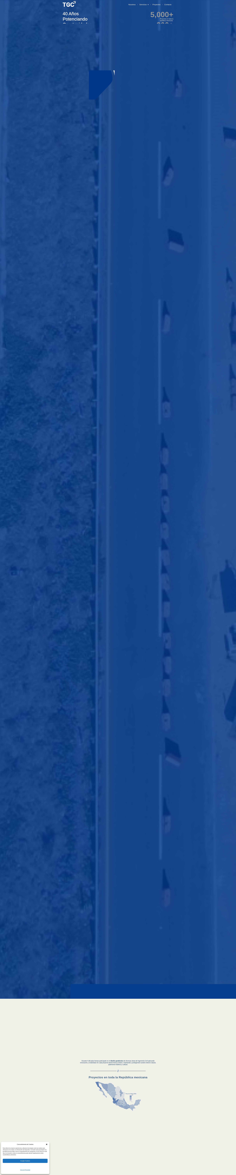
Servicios (143, 5)
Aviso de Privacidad (25, 1170)
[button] (47, 1144)
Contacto (167, 5)
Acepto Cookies (25, 1161)
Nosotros (132, 5)
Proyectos (156, 5)
